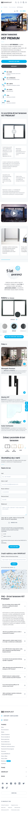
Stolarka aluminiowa (6, 744)
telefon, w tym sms (7, 536)
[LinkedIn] (19, 783)
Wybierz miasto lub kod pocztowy (9, 556)
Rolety (2, 732)
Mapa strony (3, 807)
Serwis (3, 776)
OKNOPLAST (4, 772)
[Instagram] (11, 783)
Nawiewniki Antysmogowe (7, 749)
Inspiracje (3, 763)
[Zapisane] (21, 2)
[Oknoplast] (6, 2)
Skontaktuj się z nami (14, 61)
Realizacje (5, 761)
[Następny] (24, 23)
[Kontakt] (18, 2)
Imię (2, 473)
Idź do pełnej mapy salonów (7, 567)
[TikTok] (6, 787)
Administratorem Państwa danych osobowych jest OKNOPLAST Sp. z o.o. (14, 541)
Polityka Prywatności (5, 805)
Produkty (6, 7)
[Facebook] (2, 783)
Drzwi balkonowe (5, 741)
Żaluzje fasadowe (5, 734)
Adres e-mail (4, 481)
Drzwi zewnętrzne (5, 737)
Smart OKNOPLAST (5, 753)
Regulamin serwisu (14, 805)
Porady (3, 767)
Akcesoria (3, 751)
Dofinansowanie (17, 807)
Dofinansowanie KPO (5, 809)
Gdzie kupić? (14, 66)
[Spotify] (2, 787)
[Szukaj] (16, 2)
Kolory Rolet (4, 758)
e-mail (5, 533)
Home (1, 7)
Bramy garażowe (5, 739)
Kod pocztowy (5, 496)
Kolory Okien (4, 756)
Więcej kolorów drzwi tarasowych (14, 336)
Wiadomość (4, 504)
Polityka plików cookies (15, 809)
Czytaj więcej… (4, 531)
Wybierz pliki (14, 522)
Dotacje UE (10, 807)
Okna (2, 727)
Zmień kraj (14, 793)
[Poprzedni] (3, 448)
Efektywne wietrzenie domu (8, 746)
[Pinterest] (15, 783)
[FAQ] (23, 2)
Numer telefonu (5, 488)
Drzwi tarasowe (12, 7)
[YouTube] (6, 783)
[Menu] (26, 2)
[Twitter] (23, 783)
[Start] (14, 131)
